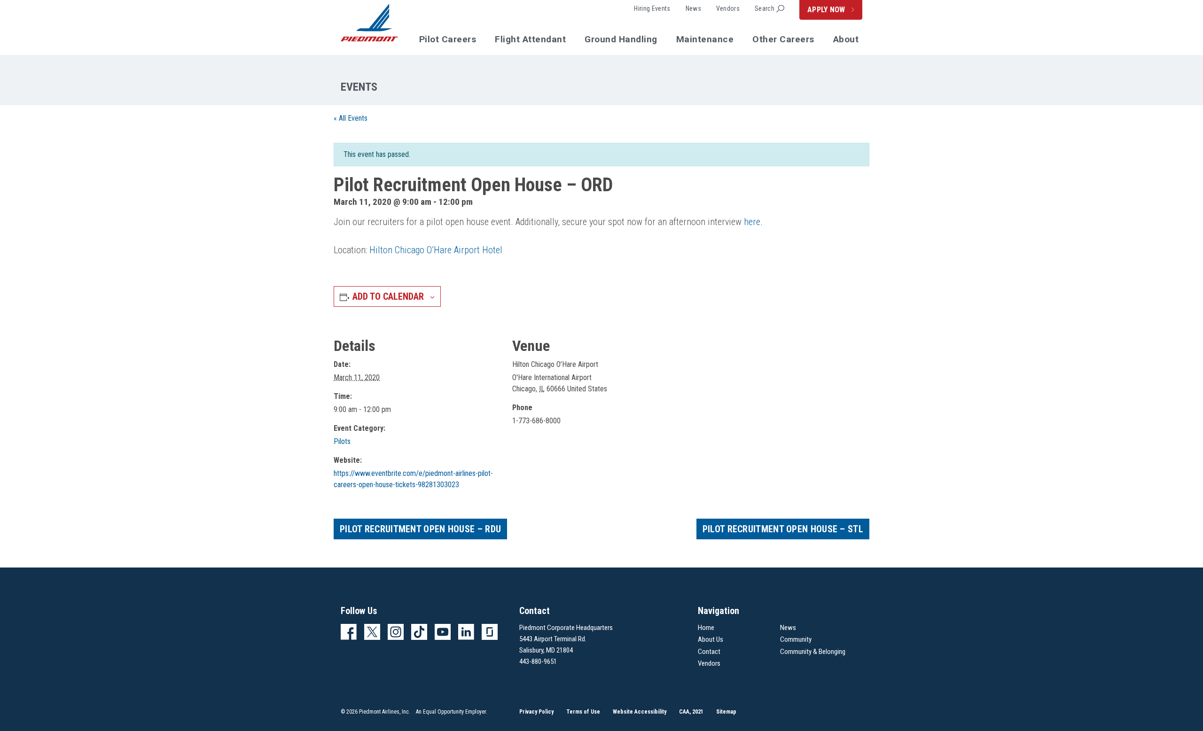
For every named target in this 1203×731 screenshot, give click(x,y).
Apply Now (827, 9)
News (693, 8)
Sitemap (726, 711)
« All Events (350, 118)
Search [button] (764, 8)
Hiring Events (652, 8)
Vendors (728, 8)
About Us (710, 639)
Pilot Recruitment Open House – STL (783, 529)
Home (706, 627)
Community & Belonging (812, 651)
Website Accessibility (639, 711)
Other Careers (783, 39)
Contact (709, 651)
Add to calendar (388, 296)
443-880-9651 (538, 661)
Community (796, 639)
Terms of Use (583, 711)
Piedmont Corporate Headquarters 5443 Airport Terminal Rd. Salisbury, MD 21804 (566, 638)
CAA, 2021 (691, 711)
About (846, 39)
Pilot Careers (448, 39)
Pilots (342, 441)
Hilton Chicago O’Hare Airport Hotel (435, 250)
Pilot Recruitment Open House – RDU (420, 529)
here (752, 221)
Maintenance (705, 39)
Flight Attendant (530, 39)
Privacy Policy (536, 711)
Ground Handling (621, 39)
